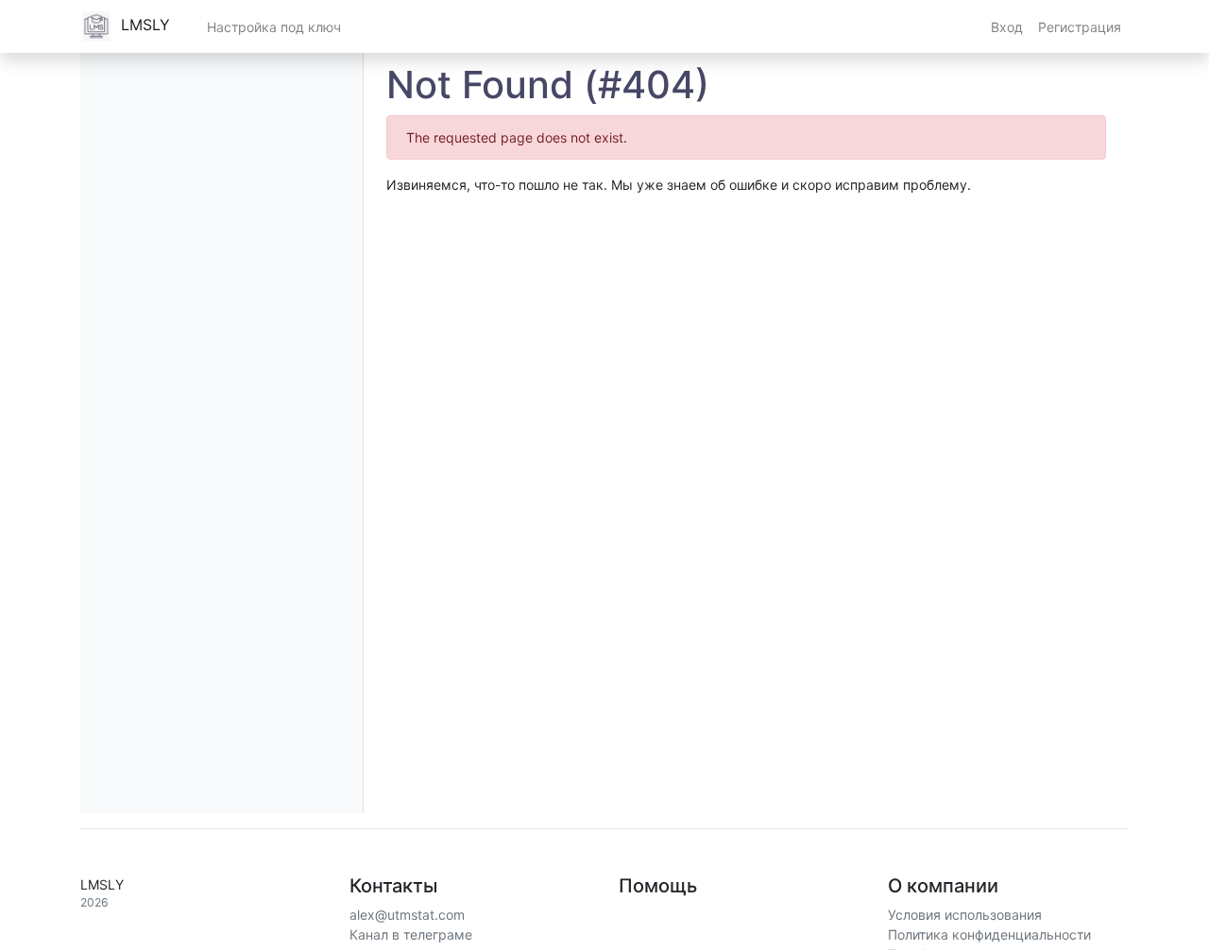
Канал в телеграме (410, 934)
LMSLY (143, 24)
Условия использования (965, 915)
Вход (1007, 27)
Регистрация (1079, 27)
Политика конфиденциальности (989, 934)
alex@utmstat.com (407, 915)
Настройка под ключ (274, 27)
